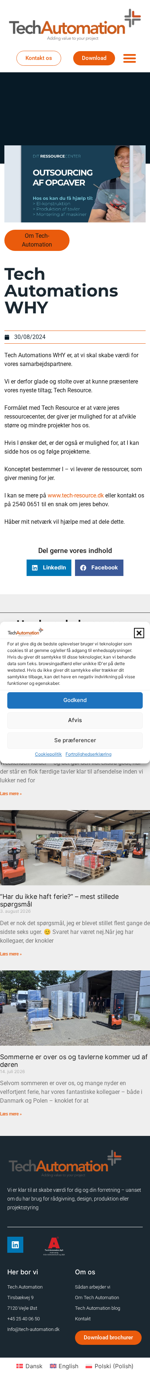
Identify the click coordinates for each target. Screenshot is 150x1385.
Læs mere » (11, 793)
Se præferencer (75, 740)
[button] (139, 633)
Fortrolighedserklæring (88, 754)
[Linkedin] (15, 1245)
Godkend (75, 700)
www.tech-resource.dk (76, 495)
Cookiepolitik (48, 754)
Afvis (75, 720)
